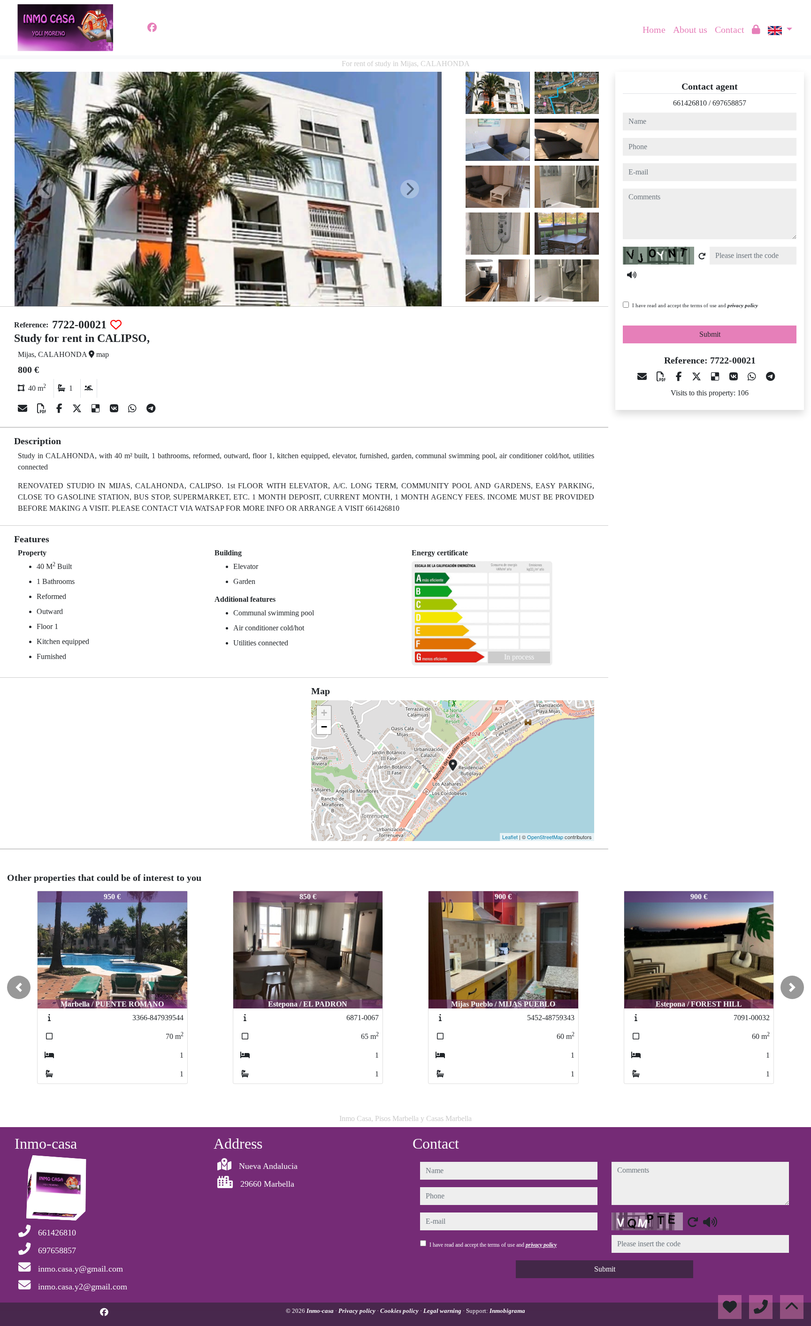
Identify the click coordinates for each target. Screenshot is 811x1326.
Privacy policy (357, 1310)
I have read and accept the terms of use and (695, 305)
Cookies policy (400, 1310)
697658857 (729, 103)
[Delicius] (97, 408)
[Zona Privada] (756, 29)
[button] (19, 987)
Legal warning (443, 1310)
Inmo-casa (320, 1310)
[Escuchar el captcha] (632, 274)
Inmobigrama (507, 1310)
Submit (709, 334)
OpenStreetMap (545, 837)
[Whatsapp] (133, 408)
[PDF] (43, 408)
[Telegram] (150, 408)
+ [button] (324, 713)
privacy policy (742, 305)
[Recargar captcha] (702, 256)
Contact (729, 29)
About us (690, 29)
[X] (78, 408)
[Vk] (115, 408)
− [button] (324, 727)
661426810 (690, 103)
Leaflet (510, 837)
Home (654, 29)
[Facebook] (152, 28)
